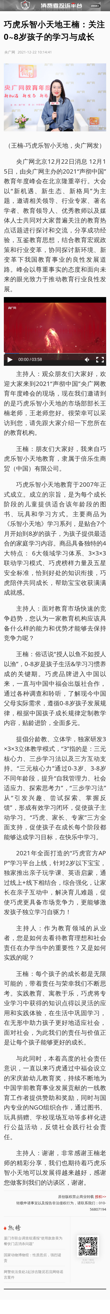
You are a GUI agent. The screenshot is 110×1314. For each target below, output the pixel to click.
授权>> (100, 1196)
